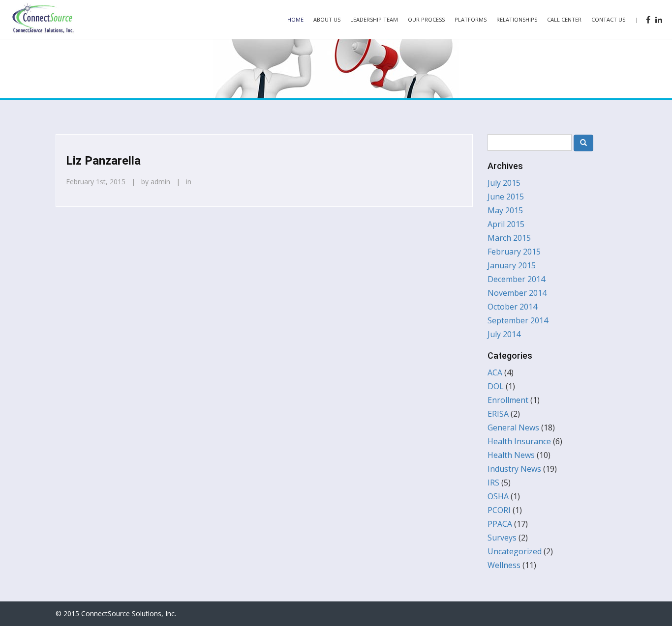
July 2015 (504, 182)
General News (513, 427)
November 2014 (517, 292)
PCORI (499, 510)
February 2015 (514, 251)
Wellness (504, 565)
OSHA (498, 496)
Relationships (516, 19)
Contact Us (608, 19)
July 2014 (504, 334)
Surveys (502, 537)
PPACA (500, 523)
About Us (326, 19)
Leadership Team (374, 19)
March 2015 (509, 237)
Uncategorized (515, 551)
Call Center (564, 19)
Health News (511, 455)
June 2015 (506, 196)
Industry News (514, 468)
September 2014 (518, 320)
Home (295, 19)
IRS (493, 482)
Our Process (426, 19)
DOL (496, 386)
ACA (495, 372)
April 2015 (506, 224)
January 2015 (512, 265)
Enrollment (508, 400)
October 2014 (512, 306)
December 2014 (516, 279)
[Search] (583, 143)
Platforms (471, 19)
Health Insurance (519, 441)
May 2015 (505, 210)
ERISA (498, 413)
